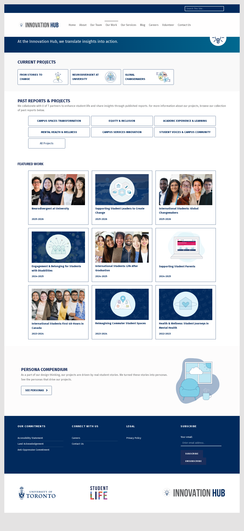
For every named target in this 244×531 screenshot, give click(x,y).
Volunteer (168, 25)
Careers (154, 25)
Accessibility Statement (30, 437)
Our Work (111, 25)
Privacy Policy (133, 437)
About (82, 25)
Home (72, 25)
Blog (142, 25)
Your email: (187, 436)
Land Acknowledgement (31, 443)
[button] (59, 121)
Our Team (96, 25)
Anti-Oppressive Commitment (33, 449)
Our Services (128, 25)
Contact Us (184, 25)
